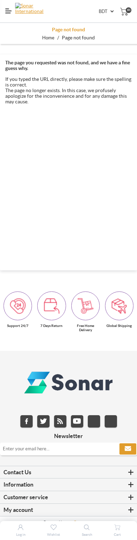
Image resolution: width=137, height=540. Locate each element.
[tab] (68, 472)
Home (48, 37)
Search (87, 534)
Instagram (94, 421)
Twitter (43, 421)
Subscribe (127, 449)
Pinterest (111, 421)
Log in (21, 534)
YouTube (77, 421)
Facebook (26, 421)
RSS (60, 421)
